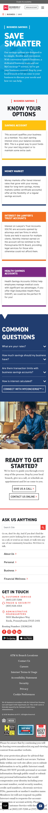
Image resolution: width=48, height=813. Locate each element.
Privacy (24, 688)
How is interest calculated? (17, 381)
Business (11, 14)
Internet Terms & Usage (24, 672)
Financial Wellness (14, 578)
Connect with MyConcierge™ (22, 389)
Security (24, 683)
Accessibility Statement (24, 677)
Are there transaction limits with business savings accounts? (20, 370)
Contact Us (24, 660)
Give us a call (23, 488)
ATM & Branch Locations (24, 655)
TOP (5, 805)
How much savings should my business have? (24, 357)
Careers (24, 666)
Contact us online (23, 496)
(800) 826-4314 (14, 605)
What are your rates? (14, 346)
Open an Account (31, 7)
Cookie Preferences (24, 694)
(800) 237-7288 (14, 599)
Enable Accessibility (24, 2)
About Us (9, 553)
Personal (9, 562)
